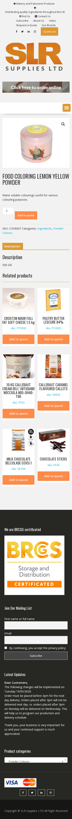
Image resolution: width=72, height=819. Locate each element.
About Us (38, 20)
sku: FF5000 (18, 323)
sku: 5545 (53, 461)
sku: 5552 (18, 393)
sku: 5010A (18, 463)
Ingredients (44, 228)
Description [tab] (12, 246)
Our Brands (49, 25)
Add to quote (26, 215)
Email (7, 633)
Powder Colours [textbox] (34, 761)
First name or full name (19, 619)
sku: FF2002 (53, 323)
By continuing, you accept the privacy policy (37, 648)
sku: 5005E (53, 389)
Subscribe (22, 20)
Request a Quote (26, 25)
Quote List (49, 31)
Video (52, 20)
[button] (67, 108)
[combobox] (36, 760)
